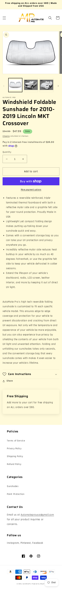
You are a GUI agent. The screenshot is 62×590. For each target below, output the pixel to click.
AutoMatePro (27, 584)
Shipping (6, 136)
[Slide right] (58, 86)
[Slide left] (4, 86)
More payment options (31, 189)
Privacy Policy (14, 448)
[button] (4, 18)
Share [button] (10, 380)
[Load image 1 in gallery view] (15, 85)
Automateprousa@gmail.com (37, 514)
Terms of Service (16, 440)
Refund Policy (14, 464)
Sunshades (12, 486)
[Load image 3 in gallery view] (46, 85)
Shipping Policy (15, 456)
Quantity (7, 152)
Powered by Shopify (38, 584)
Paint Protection (15, 494)
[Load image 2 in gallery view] (31, 85)
